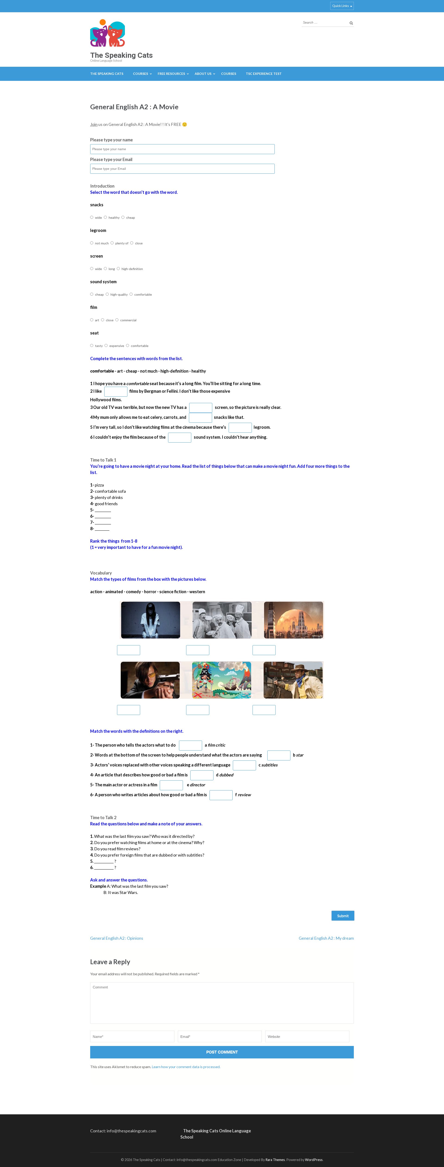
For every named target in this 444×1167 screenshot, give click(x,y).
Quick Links (340, 6)
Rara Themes (275, 1160)
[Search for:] (324, 21)
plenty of (121, 243)
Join (94, 124)
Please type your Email (111, 159)
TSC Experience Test (264, 74)
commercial (128, 320)
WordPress (314, 1160)
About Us (203, 74)
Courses (140, 74)
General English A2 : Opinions (116, 938)
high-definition (132, 269)
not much (102, 243)
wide (98, 217)
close (139, 243)
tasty (99, 346)
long (112, 269)
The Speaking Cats (121, 55)
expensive (116, 346)
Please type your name (111, 139)
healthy (114, 217)
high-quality (119, 294)
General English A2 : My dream (326, 938)
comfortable (143, 294)
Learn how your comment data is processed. (186, 1066)
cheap (130, 217)
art (97, 320)
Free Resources (171, 74)
